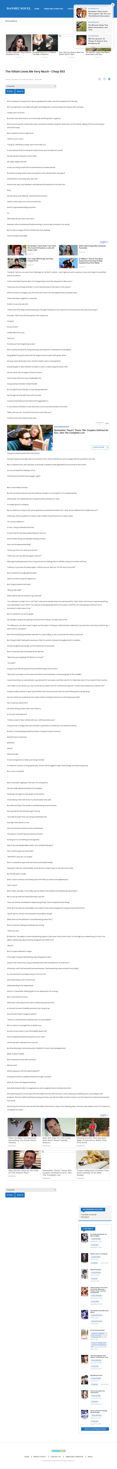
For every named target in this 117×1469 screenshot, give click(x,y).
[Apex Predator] (84, 1274)
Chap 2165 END (96, 1296)
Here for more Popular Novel (95, 1429)
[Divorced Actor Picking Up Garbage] (84, 1415)
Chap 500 (95, 1245)
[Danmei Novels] (18, 9)
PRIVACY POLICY (40, 1457)
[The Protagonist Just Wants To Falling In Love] (84, 1360)
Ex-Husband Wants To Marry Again (98, 1235)
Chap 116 (94, 1263)
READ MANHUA (11, 21)
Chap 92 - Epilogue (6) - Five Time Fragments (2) (98, 1335)
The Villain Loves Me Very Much (22, 79)
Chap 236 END (96, 1415)
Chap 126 (95, 1402)
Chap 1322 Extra (97, 1321)
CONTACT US (73, 9)
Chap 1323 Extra (97, 1315)
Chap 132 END (96, 1273)
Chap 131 (94, 1279)
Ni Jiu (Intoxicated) (97, 1330)
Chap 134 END (96, 1378)
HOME (36, 9)
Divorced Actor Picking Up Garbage (98, 1411)
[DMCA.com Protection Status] (59, 1451)
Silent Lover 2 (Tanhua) (98, 1254)
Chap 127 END (96, 1396)
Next (19, 91)
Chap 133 (94, 1384)
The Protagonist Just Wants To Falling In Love (99, 1356)
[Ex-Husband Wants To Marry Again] (84, 1238)
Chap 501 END (96, 1239)
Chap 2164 (95, 1301)
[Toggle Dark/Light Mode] (109, 79)
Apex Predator (95, 1270)
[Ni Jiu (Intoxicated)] (84, 1334)
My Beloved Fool (96, 1375)
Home (7, 79)
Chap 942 (95, 1366)
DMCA (90, 1457)
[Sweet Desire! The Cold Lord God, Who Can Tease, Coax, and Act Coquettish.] (84, 1292)
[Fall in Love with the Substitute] (84, 1395)
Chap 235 (95, 1421)
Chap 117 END (96, 1257)
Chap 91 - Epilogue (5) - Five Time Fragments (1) (99, 1345)
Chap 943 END (96, 1360)
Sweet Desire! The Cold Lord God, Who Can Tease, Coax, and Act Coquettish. (98, 1290)
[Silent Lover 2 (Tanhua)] (84, 1258)
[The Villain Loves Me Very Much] (84, 1315)
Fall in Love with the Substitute (97, 1392)
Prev (11, 91)
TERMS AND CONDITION (53, 9)
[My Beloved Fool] (84, 1379)
